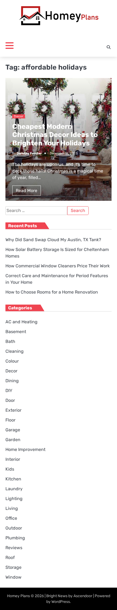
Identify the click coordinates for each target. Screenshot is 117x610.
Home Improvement (25, 449)
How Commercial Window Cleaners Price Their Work (57, 265)
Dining (12, 380)
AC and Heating (21, 321)
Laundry (14, 488)
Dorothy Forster (29, 153)
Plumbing (15, 537)
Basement (15, 331)
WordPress (60, 601)
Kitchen (13, 479)
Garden (12, 439)
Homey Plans (18, 596)
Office (11, 518)
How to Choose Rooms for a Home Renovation (51, 292)
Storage (13, 567)
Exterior (13, 410)
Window (13, 577)
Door (10, 400)
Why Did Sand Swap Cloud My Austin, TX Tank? (53, 239)
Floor (10, 420)
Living (11, 508)
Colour (12, 361)
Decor (18, 116)
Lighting (14, 498)
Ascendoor (82, 596)
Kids (9, 469)
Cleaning (14, 351)
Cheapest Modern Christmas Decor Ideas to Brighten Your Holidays (55, 134)
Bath (10, 341)
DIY (8, 390)
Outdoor (13, 528)
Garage (12, 429)
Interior (12, 459)
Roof (10, 557)
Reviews (13, 547)
